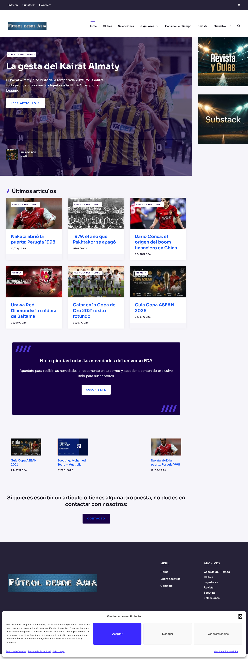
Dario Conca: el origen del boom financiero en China (156, 242)
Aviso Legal (59, 651)
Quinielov (220, 26)
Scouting (209, 592)
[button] (240, 616)
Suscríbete (96, 389)
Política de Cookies (16, 651)
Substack (28, 5)
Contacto (45, 5)
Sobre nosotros (170, 579)
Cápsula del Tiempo (178, 26)
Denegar (167, 634)
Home (93, 26)
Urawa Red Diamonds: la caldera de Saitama (33, 310)
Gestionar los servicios (226, 651)
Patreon (13, 5)
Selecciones (126, 26)
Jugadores (147, 26)
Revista (203, 26)
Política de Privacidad (39, 651)
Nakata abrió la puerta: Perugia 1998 (165, 462)
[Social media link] (239, 5)
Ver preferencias (218, 634)
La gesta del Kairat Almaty (62, 66)
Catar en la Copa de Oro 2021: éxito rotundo (94, 310)
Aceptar (117, 634)
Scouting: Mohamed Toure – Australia (72, 462)
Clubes (107, 26)
